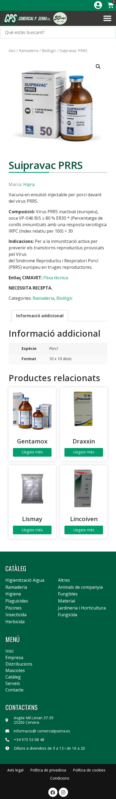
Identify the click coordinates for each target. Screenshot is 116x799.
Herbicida (15, 621)
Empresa (14, 657)
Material (66, 601)
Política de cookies (89, 770)
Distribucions (18, 664)
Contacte (14, 690)
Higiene (13, 594)
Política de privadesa (48, 770)
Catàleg (13, 677)
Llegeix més (32, 451)
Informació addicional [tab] (40, 316)
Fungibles (68, 594)
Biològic (49, 50)
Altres (64, 580)
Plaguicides (16, 601)
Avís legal (15, 770)
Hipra (29, 184)
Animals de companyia (80, 587)
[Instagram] (63, 792)
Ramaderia (28, 50)
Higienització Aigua (24, 580)
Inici (12, 50)
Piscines (13, 608)
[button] (107, 18)
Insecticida (15, 614)
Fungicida (67, 614)
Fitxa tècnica (55, 278)
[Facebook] (52, 792)
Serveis (12, 683)
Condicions (59, 778)
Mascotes (15, 670)
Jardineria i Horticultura (82, 608)
